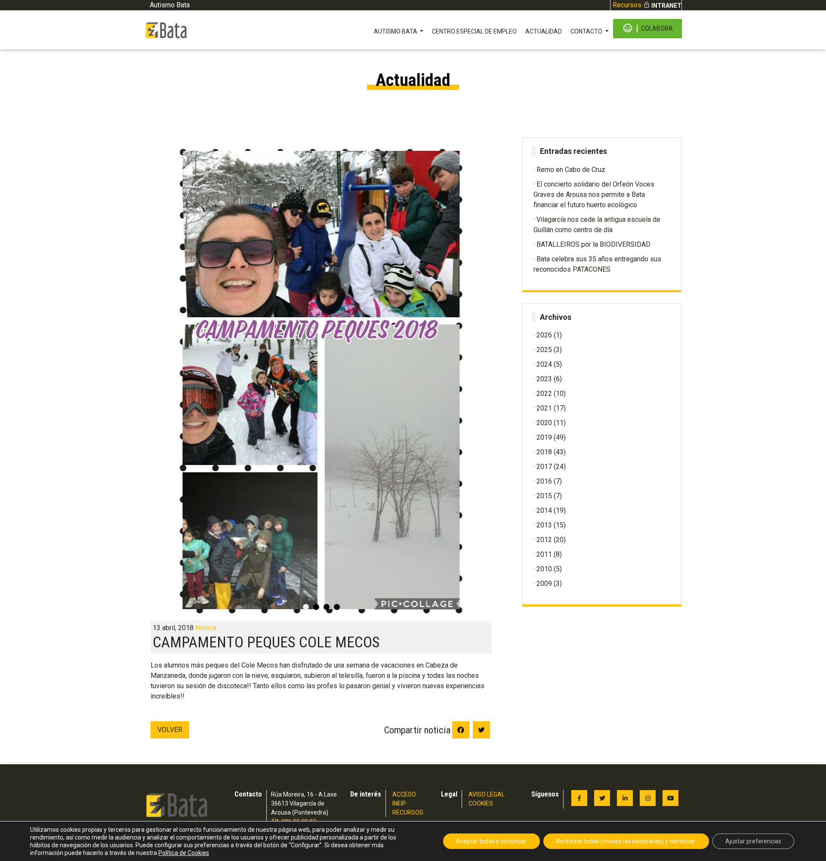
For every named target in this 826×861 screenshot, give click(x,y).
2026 (544, 335)
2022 (544, 393)
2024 (544, 364)
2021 (544, 408)
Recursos (627, 5)
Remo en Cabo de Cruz (570, 169)
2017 (544, 467)
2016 (544, 481)
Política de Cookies (183, 852)
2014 (544, 510)
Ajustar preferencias (753, 841)
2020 (544, 423)
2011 (544, 554)
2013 (544, 525)
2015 (544, 496)
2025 (544, 350)
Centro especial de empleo (474, 31)
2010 (544, 569)
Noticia (205, 628)
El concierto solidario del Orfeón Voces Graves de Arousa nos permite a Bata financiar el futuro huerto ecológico (593, 194)
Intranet (666, 5)
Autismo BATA (396, 31)
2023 (544, 379)
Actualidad (543, 31)
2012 (544, 540)
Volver (169, 730)
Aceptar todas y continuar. (491, 841)
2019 (544, 437)
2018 (544, 452)
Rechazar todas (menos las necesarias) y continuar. (626, 841)
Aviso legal (486, 794)
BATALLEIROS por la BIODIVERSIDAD (593, 244)
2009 (544, 583)
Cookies (480, 803)
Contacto (587, 31)
